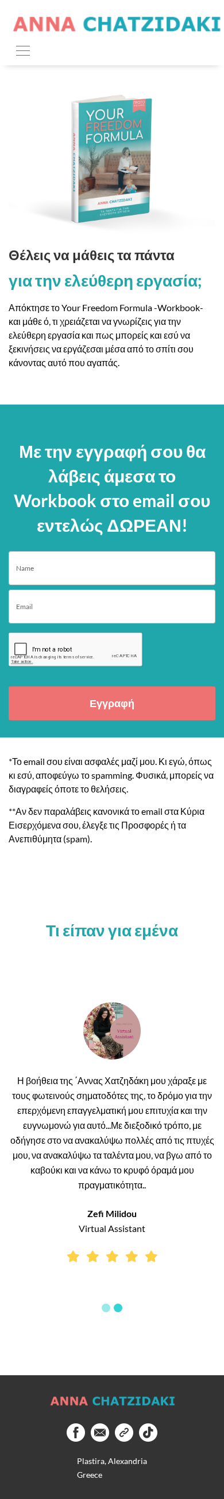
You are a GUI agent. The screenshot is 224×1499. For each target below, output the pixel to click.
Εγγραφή (112, 703)
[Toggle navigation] (23, 49)
